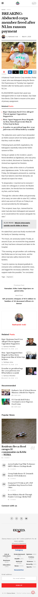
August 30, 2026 (8, 349)
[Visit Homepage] (17, 3)
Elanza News (11, 593)
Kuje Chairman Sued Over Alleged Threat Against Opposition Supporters (18, 114)
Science (30, 561)
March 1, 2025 (26, 36)
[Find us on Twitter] (21, 518)
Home (3, 9)
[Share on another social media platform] (34, 72)
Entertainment (19, 554)
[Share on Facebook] (10, 72)
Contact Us (19, 547)
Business (6, 560)
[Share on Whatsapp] (21, 72)
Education (6, 565)
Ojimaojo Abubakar (9, 346)
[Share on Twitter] (15, 72)
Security (29, 564)
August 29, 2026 (8, 364)
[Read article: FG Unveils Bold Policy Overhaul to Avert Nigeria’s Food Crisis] (6, 402)
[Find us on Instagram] (16, 518)
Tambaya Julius (8, 362)
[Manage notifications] (33, 592)
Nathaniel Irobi (13, 36)
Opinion (29, 554)
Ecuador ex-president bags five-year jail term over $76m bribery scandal (12, 370)
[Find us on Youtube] (26, 518)
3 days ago (17, 407)
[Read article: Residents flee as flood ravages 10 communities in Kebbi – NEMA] (19, 431)
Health (17, 558)
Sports (29, 567)
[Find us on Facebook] (11, 518)
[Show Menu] (3, 3)
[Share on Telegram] (30, 72)
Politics (31, 557)
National (19, 561)
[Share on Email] (26, 72)
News (9, 9)
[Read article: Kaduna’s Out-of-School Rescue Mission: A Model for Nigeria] (6, 392)
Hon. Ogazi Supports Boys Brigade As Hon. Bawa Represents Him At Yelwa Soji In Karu (18, 122)
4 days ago (17, 395)
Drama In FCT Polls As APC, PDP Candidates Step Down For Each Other (20, 485)
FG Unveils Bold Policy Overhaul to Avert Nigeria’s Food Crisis (22, 402)
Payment (10, 277)
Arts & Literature (6, 555)
